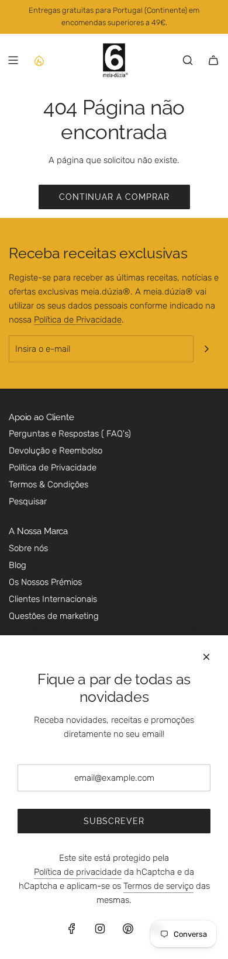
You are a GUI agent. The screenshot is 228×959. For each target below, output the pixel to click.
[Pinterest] (128, 928)
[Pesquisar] (188, 60)
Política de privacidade (78, 872)
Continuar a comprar (114, 197)
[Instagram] (100, 928)
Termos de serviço (158, 886)
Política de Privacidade (78, 319)
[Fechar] (206, 657)
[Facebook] (72, 928)
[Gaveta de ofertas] (38, 60)
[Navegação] (13, 60)
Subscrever (114, 821)
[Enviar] (206, 349)
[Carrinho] (213, 60)
